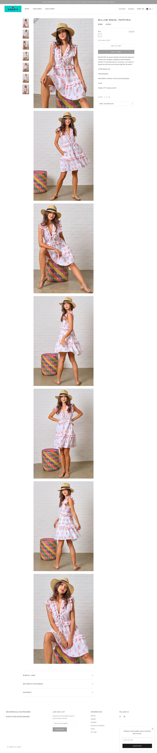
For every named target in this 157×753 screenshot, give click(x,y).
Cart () (140, 9)
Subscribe (137, 746)
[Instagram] (124, 716)
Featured (37, 9)
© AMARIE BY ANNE (14, 747)
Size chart (131, 31)
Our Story (50, 9)
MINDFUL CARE (29, 675)
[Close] (152, 729)
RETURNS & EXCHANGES (33, 684)
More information (106, 103)
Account (122, 9)
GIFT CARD (94, 732)
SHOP (27, 9)
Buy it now (116, 52)
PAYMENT (93, 719)
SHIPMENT (27, 692)
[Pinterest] (109, 97)
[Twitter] (106, 97)
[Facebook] (104, 97)
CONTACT (93, 716)
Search (131, 9)
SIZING (93, 729)
